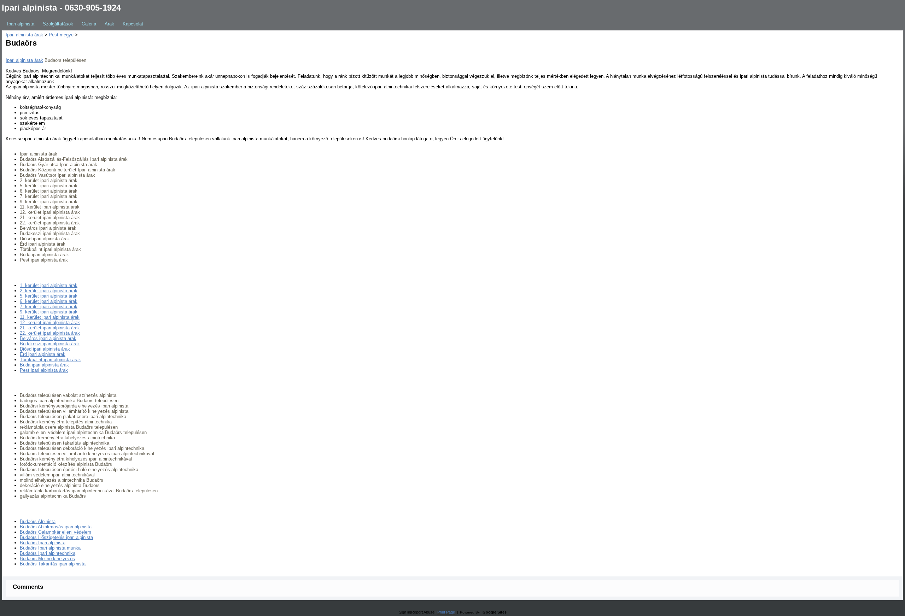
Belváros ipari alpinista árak (48, 338)
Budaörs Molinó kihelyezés (47, 558)
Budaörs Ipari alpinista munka (50, 548)
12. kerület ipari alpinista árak (50, 322)
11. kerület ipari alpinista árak (50, 317)
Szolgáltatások (58, 24)
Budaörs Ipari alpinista (42, 542)
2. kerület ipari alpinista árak (48, 290)
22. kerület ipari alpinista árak (50, 333)
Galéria (89, 24)
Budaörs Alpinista (38, 521)
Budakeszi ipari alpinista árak (50, 343)
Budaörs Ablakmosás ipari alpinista (56, 526)
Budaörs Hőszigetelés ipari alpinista (56, 537)
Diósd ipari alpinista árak (45, 349)
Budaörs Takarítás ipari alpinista (53, 564)
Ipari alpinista (20, 24)
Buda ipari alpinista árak (44, 365)
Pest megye (61, 34)
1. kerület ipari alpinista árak (48, 285)
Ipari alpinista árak (24, 34)
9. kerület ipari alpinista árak (48, 312)
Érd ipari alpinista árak (42, 354)
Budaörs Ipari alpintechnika (47, 553)
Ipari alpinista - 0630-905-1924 (61, 7)
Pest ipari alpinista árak (44, 370)
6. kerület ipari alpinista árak (48, 301)
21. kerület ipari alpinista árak (50, 327)
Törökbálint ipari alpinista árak (50, 359)
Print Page (446, 612)
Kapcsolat (133, 24)
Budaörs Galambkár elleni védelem (55, 532)
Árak (109, 24)
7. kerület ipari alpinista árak (48, 306)
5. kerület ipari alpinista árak (48, 296)
